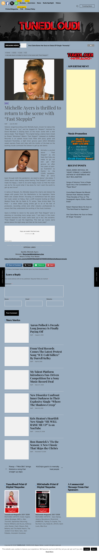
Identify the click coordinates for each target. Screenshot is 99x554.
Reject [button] (94, 549)
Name (7, 299)
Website (49, 299)
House (21, 269)
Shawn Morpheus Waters (42, 269)
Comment (8, 284)
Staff (6, 124)
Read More (49, 552)
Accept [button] (87, 549)
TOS (21, 9)
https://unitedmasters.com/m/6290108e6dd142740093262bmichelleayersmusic (36, 259)
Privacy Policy (30, 9)
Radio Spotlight (48, 3)
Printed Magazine (12, 8)
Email (28, 299)
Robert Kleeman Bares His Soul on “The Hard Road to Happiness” (78, 208)
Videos (58, 3)
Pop (33, 269)
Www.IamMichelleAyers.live (33, 254)
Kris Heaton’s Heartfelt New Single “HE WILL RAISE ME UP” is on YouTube (44, 423)
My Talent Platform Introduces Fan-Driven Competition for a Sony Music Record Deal (44, 376)
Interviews (31, 3)
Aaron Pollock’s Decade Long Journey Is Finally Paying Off (44, 328)
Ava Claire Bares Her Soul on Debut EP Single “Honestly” (79, 216)
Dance (10, 269)
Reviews (23, 2)
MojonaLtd (9, 245)
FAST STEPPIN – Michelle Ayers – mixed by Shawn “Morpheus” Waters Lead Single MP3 (32, 245)
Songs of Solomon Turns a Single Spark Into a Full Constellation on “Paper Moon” (78, 184)
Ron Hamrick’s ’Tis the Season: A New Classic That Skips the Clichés (44, 445)
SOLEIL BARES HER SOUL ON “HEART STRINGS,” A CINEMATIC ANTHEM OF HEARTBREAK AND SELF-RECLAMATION (78, 173)
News (39, 3)
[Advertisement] (80, 99)
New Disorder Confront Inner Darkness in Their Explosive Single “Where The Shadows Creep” (45, 400)
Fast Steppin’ (15, 269)
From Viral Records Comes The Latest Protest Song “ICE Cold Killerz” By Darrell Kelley (46, 353)
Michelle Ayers (28, 269)
